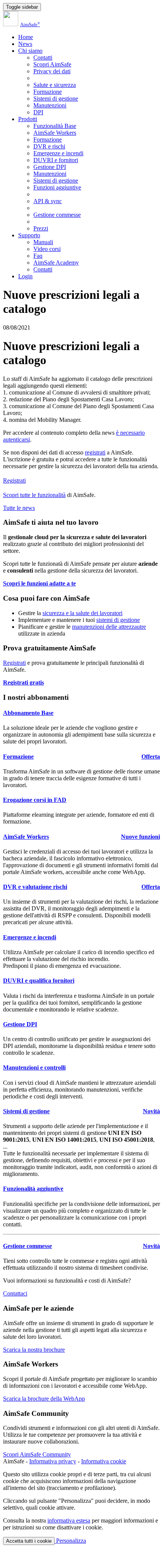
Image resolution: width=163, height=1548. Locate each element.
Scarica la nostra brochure (34, 1349)
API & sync (47, 201)
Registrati (14, 480)
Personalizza (70, 1540)
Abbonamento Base (28, 713)
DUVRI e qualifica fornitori (38, 980)
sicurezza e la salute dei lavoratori (82, 613)
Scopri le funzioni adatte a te (39, 583)
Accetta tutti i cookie (29, 1541)
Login (25, 276)
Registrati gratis (23, 682)
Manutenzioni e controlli (34, 1067)
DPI (38, 112)
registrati (95, 452)
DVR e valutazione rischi (35, 887)
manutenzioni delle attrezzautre (109, 626)
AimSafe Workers (54, 132)
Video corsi (47, 249)
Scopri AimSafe (52, 64)
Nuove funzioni (140, 836)
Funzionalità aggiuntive (33, 1188)
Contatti (42, 57)
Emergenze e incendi (58, 153)
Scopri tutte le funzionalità (34, 495)
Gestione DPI (49, 167)
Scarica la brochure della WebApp (44, 1398)
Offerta (150, 756)
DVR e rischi (49, 146)
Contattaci (15, 1293)
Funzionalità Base (54, 126)
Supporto (29, 235)
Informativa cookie (103, 1461)
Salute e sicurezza (54, 85)
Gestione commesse (57, 214)
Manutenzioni (49, 105)
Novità (151, 1111)
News (25, 44)
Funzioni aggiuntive (57, 187)
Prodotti (27, 119)
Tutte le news (19, 508)
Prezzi (40, 228)
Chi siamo (30, 50)
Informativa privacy (52, 1461)
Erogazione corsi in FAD (34, 800)
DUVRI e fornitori (55, 160)
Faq (37, 255)
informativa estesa (68, 1520)
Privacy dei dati (52, 71)
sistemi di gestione (118, 620)
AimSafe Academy (56, 262)
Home (25, 37)
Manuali (43, 242)
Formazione (47, 91)
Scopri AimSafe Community (37, 1454)
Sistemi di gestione (55, 98)
